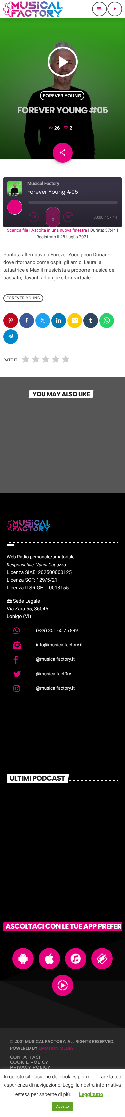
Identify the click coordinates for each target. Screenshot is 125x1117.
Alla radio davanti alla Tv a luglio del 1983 (71, 828)
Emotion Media (56, 1048)
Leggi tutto (91, 1094)
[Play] (14, 207)
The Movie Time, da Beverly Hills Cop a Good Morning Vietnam (72, 857)
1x (53, 217)
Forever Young (62, 95)
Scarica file (17, 230)
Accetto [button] (62, 1106)
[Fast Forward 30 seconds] (70, 217)
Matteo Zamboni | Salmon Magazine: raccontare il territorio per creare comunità (70, 802)
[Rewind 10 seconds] (35, 217)
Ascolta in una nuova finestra (59, 230)
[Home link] (32, 9)
